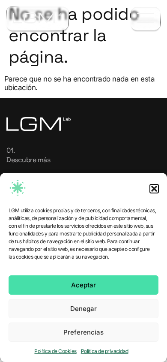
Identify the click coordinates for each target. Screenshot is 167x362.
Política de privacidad (104, 351)
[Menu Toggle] (146, 18)
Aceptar (83, 285)
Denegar (83, 309)
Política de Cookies (55, 351)
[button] (154, 188)
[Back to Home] (37, 18)
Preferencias (83, 332)
